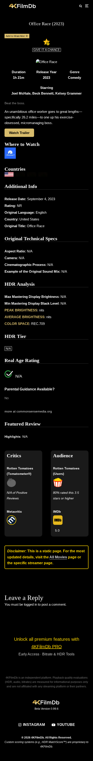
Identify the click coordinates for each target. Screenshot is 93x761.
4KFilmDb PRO (46, 646)
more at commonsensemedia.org (28, 411)
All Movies (58, 557)
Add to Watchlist (16, 36)
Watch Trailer (19, 133)
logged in (30, 604)
